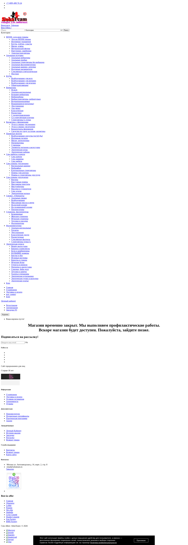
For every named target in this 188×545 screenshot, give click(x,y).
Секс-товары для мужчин (17, 177)
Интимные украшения (21, 42)
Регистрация (11, 305)
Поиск (66, 30)
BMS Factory (11, 521)
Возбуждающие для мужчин (23, 83)
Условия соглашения (15, 399)
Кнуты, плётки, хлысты (21, 44)
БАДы (9, 76)
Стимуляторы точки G (21, 242)
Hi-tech (14, 90)
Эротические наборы (20, 152)
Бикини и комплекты (20, 249)
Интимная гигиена (19, 138)
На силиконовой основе (21, 207)
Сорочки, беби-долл (20, 269)
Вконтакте (5, 25)
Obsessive (10, 503)
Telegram (15, 25)
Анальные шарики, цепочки (23, 67)
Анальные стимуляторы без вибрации (27, 62)
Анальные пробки (19, 60)
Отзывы (9, 404)
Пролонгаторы (17, 209)
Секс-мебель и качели (15, 154)
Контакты (10, 450)
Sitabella (9, 512)
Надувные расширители (21, 69)
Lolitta (8, 505)
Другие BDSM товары (21, 39)
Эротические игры (19, 150)
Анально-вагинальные (21, 92)
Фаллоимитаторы (13, 226)
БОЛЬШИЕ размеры (20, 253)
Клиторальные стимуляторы (23, 170)
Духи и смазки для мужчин (23, 127)
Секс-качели (16, 157)
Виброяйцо (16, 168)
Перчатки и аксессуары (21, 267)
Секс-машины (17, 159)
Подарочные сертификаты (17, 416)
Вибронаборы (17, 97)
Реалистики (16, 113)
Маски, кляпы (17, 46)
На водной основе (19, 205)
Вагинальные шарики (20, 166)
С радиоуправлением (20, 115)
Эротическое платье (20, 281)
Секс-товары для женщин (17, 163)
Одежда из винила (19, 265)
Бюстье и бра (17, 255)
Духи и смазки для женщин (23, 124)
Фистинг (15, 74)
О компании (11, 290)
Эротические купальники (22, 276)
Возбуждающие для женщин (23, 81)
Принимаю (141, 540)
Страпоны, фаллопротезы (17, 212)
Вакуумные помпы (19, 182)
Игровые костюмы (19, 258)
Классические (17, 111)
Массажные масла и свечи (22, 203)
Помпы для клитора (20, 173)
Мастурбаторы (17, 186)
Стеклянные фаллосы (20, 239)
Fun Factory (11, 519)
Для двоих (15, 108)
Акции (9, 421)
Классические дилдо (20, 235)
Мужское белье (17, 262)
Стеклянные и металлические (24, 71)
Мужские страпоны (19, 219)
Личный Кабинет (13, 431)
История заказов (13, 433)
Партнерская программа (16, 418)
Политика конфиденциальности (103, 543)
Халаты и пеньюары (20, 274)
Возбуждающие (18, 200)
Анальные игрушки (14, 55)
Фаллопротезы (17, 223)
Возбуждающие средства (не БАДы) (27, 136)
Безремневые (17, 214)
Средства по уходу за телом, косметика (28, 131)
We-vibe (9, 510)
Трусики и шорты (19, 272)
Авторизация (12, 308)
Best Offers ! (6, 28)
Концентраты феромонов (22, 129)
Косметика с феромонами (17, 122)
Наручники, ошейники (21, 51)
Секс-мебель (16, 161)
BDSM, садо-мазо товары (17, 37)
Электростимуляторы (20, 53)
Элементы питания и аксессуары (25, 147)
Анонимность (12, 401)
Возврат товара (12, 440)
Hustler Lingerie (12, 517)
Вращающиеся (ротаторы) (22, 104)
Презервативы (17, 143)
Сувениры (15, 145)
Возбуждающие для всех (22, 78)
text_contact (11, 294)
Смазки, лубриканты (15, 196)
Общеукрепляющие (19, 85)
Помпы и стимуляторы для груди (25, 175)
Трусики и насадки (19, 221)
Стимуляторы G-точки (21, 120)
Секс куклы (16, 191)
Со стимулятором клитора (22, 117)
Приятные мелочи (14, 134)
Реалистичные (17, 237)
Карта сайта (11, 455)
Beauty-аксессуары (19, 246)
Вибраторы (11, 88)
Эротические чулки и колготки (24, 278)
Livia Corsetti (11, 515)
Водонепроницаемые (20, 101)
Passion (9, 508)
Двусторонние (17, 106)
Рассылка (10, 438)
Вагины (14, 180)
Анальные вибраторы (20, 58)
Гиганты (15, 230)
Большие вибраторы (20, 94)
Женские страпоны (19, 216)
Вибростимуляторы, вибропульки (26, 99)
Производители (13, 414)
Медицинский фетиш (20, 48)
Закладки (10, 435)
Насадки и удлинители (21, 189)
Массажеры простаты (20, 184)
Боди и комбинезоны (20, 251)
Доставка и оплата (14, 292)
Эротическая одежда (15, 244)
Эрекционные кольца (20, 193)
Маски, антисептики (20, 140)
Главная (9, 287)
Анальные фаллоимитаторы (23, 65)
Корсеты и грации (19, 260)
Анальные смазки (19, 198)
